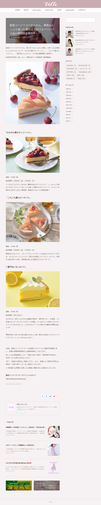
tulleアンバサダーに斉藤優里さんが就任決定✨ (20, 445)
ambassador (70, 10)
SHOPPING (71, 72)
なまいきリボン (85, 68)
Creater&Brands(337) (10, 384)
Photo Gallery (72, 68)
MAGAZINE (71, 78)
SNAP (59, 10)
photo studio (37, 10)
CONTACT (82, 10)
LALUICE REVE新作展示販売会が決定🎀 (18, 463)
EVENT (70, 75)
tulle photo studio (84, 65)
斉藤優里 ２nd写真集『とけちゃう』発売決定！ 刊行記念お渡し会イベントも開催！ (32, 427)
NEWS (26, 10)
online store (49, 10)
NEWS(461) (18, 384)
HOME (17, 10)
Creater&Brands (15, 37)
